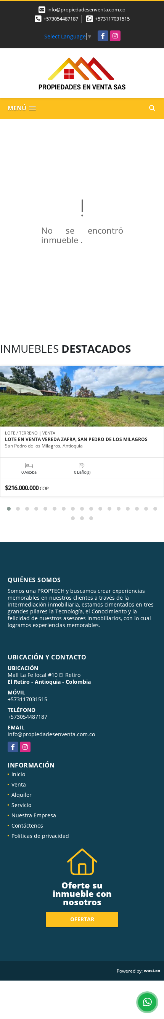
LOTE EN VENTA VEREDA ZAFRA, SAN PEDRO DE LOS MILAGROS (76, 439)
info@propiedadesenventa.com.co (51, 734)
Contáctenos (27, 825)
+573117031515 (112, 18)
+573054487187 (60, 18)
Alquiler (21, 794)
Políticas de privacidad (40, 835)
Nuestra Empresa (33, 815)
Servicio (21, 805)
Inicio (18, 774)
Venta (18, 784)
